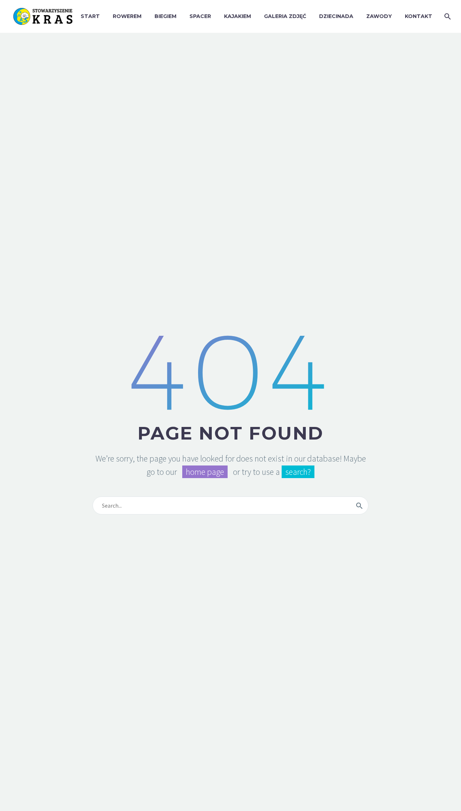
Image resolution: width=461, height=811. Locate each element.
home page (205, 471)
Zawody (379, 16)
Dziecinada (336, 16)
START (90, 16)
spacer (200, 16)
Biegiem (165, 16)
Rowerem (127, 16)
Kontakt (418, 16)
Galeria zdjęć (285, 16)
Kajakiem (237, 16)
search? (298, 471)
